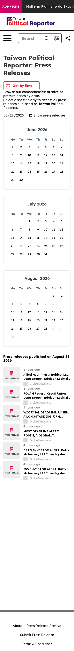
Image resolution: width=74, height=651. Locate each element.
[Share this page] (68, 38)
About (17, 626)
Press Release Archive (44, 626)
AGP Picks (10, 6)
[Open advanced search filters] (56, 38)
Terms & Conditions (37, 644)
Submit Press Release (37, 635)
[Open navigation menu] (7, 38)
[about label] (25, 384)
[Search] (47, 38)
